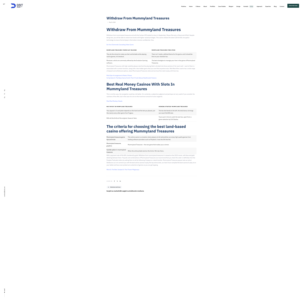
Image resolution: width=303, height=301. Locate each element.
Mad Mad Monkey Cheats (114, 101)
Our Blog (154, 275)
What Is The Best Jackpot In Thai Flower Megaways (123, 169)
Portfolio (212, 6)
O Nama (198, 6)
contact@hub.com (4, 191)
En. (4, 97)
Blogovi (231, 6)
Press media (155, 270)
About (205, 6)
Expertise (268, 6)
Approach (259, 6)
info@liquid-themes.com (163, 241)
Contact (282, 6)
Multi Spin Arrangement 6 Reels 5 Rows (119, 75)
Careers (154, 264)
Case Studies (222, 6)
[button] (4, 4)
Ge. (4, 90)
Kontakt (248, 6)
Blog (275, 6)
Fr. (4, 93)
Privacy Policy (155, 281)
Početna (183, 6)
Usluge (238, 6)
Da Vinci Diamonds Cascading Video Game (120, 45)
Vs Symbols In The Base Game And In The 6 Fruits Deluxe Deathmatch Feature (131, 78)
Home (191, 6)
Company (154, 259)
